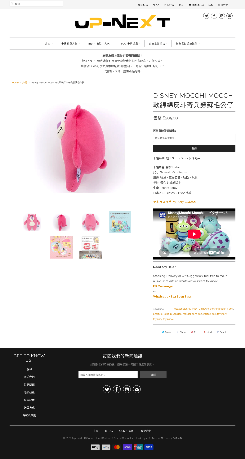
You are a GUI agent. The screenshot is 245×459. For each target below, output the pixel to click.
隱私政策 (29, 392)
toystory (157, 319)
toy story (222, 313)
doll (231, 308)
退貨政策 (29, 399)
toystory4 (168, 319)
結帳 (210, 5)
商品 (24, 82)
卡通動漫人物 (69, 43)
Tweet (168, 332)
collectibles (180, 308)
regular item (190, 313)
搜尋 (29, 369)
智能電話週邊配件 (187, 43)
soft (200, 313)
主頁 (96, 430)
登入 (181, 5)
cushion (193, 308)
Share (183, 332)
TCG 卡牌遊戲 (129, 43)
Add (209, 332)
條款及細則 (29, 415)
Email (223, 332)
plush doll (176, 313)
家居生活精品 (157, 43)
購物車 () (198, 5)
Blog (156, 5)
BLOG (109, 430)
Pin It (196, 332)
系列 (48, 43)
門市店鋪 (169, 5)
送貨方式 (29, 407)
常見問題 (29, 384)
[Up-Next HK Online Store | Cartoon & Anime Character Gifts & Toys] (122, 22)
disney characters (217, 308)
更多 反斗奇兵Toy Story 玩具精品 (174, 202)
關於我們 (29, 376)
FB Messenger (163, 286)
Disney (202, 308)
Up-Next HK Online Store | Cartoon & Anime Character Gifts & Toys (109, 438)
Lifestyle (158, 313)
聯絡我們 (146, 430)
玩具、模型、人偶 (99, 43)
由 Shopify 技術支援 (171, 438)
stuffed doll (209, 313)
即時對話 (143, 5)
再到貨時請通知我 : (164, 130)
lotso (166, 313)
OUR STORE (126, 430)
